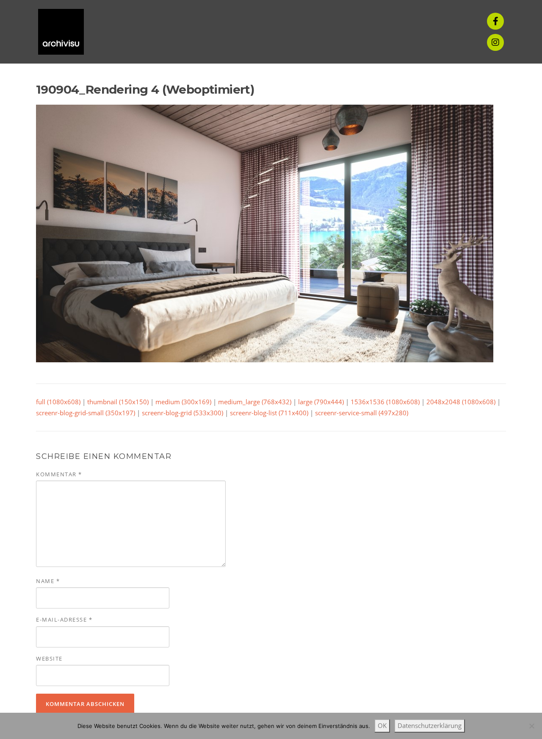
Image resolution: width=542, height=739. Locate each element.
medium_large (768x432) (254, 401)
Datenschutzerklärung (430, 725)
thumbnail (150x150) (118, 401)
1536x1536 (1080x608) (385, 401)
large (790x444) (321, 401)
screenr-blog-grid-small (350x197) (85, 412)
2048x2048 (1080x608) (460, 401)
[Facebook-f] (495, 21)
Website (49, 658)
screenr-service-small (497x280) (361, 412)
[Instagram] (495, 42)
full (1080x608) (58, 401)
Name (48, 581)
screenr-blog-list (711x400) (269, 412)
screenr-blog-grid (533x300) (182, 412)
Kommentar (59, 474)
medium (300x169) (183, 401)
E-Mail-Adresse (64, 619)
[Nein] (531, 726)
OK (382, 725)
